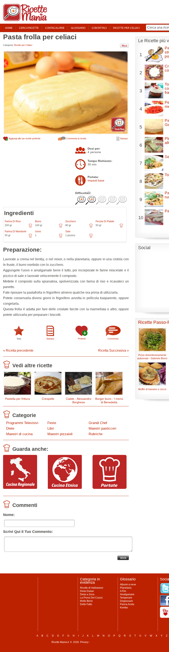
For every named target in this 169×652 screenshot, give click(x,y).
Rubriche (95, 434)
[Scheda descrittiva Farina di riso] (30, 226)
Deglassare (126, 601)
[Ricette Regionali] (20, 487)
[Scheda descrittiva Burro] (60, 226)
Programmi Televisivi (22, 423)
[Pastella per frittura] (17, 384)
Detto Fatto (86, 604)
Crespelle (48, 398)
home (9, 28)
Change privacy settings (103, 642)
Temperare (126, 597)
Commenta (113, 338)
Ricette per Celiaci (23, 45)
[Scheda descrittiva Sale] (91, 237)
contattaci (99, 28)
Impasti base (96, 180)
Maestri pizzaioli (60, 434)
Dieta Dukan (87, 591)
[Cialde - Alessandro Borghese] (78, 384)
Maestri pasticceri (102, 428)
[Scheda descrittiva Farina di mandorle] (30, 237)
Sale (67, 231)
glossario (78, 28)
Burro (38, 221)
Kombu (124, 607)
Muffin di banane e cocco (152, 389)
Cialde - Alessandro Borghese (78, 400)
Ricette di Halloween (91, 587)
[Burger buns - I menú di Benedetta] (109, 384)
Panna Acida (127, 604)
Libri (50, 428)
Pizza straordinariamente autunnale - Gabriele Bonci (152, 357)
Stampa (123, 138)
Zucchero (70, 221)
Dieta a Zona (87, 594)
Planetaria (125, 587)
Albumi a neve (128, 584)
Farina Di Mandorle (15, 231)
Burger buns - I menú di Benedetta (109, 400)
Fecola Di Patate (105, 221)
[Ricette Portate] (110, 487)
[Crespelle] (48, 384)
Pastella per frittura (17, 398)
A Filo (123, 591)
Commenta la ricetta (76, 138)
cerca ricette (29, 28)
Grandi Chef (98, 423)
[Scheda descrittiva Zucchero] (91, 226)
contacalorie (55, 28)
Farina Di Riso (13, 221)
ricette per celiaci (126, 28)
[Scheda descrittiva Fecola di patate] (121, 226)
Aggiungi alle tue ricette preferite (24, 138)
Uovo (38, 231)
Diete (10, 428)
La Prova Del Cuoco (91, 597)
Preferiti (82, 338)
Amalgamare (127, 594)
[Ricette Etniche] (65, 487)
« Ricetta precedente (18, 350)
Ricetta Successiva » (113, 350)
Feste (51, 423)
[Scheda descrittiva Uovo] (60, 237)
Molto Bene (86, 601)
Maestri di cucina (19, 434)
